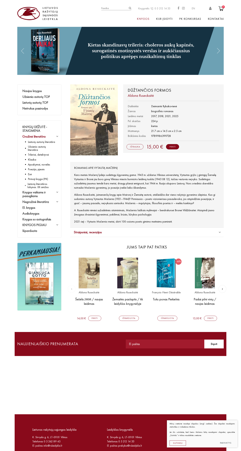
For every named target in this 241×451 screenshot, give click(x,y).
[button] (22, 51)
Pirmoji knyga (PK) (38, 179)
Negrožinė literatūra (35, 202)
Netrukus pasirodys (35, 108)
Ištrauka (135, 147)
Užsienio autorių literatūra (37, 148)
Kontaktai (216, 18)
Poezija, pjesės (36, 169)
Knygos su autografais (36, 219)
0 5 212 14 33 (162, 8)
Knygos (143, 18)
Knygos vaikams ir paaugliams (34, 194)
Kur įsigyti (164, 18)
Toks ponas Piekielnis (166, 299)
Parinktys (226, 443)
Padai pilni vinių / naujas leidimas (205, 301)
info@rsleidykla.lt (53, 445)
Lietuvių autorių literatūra (41, 142)
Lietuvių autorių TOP (35, 102)
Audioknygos (30, 213)
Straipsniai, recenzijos (88, 232)
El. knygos (28, 208)
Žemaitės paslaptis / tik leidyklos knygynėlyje (127, 301)
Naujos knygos (32, 91)
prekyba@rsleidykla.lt (130, 445)
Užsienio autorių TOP (36, 97)
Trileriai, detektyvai (38, 154)
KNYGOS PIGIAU (34, 225)
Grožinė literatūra (34, 136)
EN (193, 8)
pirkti (173, 147)
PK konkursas (190, 18)
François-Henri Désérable (166, 292)
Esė (30, 174)
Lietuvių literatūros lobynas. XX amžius (38, 185)
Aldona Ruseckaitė (89, 292)
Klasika (32, 159)
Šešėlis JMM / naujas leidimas (89, 301)
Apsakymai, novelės (39, 164)
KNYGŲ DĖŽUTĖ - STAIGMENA (34, 129)
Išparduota (29, 231)
